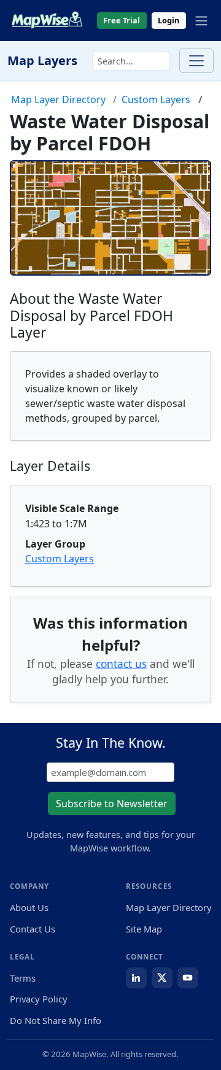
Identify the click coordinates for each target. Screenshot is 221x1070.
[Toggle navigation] (201, 21)
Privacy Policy (39, 999)
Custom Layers (156, 99)
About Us (29, 907)
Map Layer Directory (58, 99)
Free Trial (121, 20)
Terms (23, 978)
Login (168, 20)
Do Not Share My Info (55, 1020)
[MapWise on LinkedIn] (136, 977)
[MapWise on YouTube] (187, 977)
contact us (121, 663)
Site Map (144, 929)
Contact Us (32, 929)
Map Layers (42, 60)
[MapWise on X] (162, 977)
